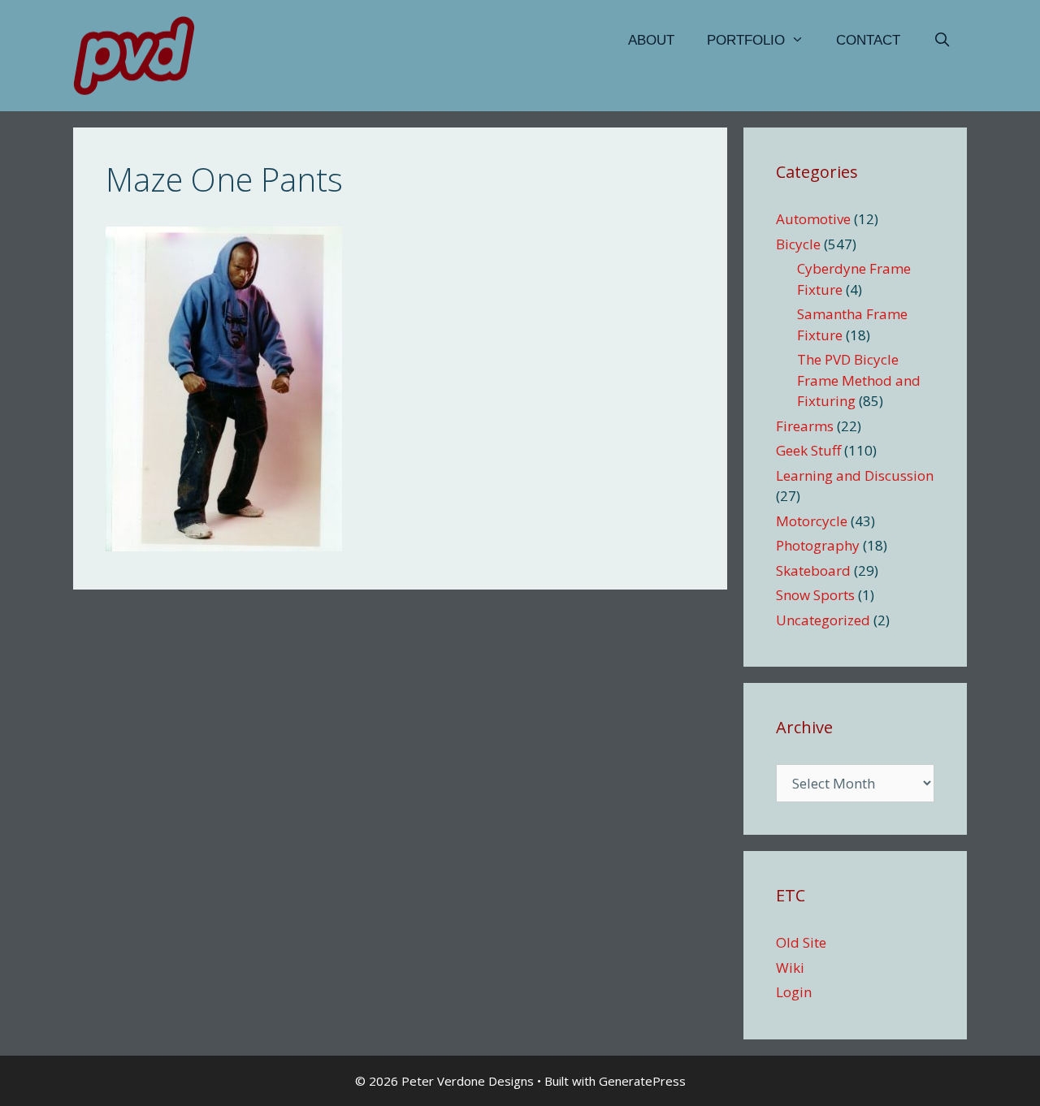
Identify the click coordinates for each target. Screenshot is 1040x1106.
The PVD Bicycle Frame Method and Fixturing (859, 380)
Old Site (801, 942)
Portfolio (746, 40)
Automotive (813, 219)
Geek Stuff (808, 450)
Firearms (805, 426)
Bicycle (798, 244)
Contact (868, 40)
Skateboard (813, 570)
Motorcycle (811, 521)
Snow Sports (815, 594)
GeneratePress (642, 1081)
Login (794, 992)
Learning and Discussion (855, 475)
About (651, 40)
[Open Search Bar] (941, 40)
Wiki (790, 967)
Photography (818, 545)
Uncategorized (823, 620)
